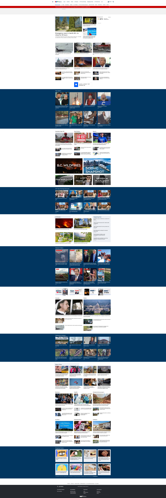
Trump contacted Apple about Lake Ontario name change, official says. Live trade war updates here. (89, 37)
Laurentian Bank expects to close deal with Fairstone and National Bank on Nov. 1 (67, 414)
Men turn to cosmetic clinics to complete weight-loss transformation (85, 414)
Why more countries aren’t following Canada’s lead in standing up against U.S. (90, 264)
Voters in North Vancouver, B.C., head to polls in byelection (89, 25)
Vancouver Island (91, 4)
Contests (104, 4)
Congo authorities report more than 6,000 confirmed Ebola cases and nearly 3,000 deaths (82, 405)
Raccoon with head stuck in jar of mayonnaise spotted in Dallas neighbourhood (103, 358)
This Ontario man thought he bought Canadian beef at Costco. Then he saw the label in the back (61, 375)
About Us (68, 483)
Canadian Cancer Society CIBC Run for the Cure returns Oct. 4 (104, 199)
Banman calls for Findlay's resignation (102, 107)
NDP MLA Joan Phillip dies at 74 (89, 106)
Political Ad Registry (73, 493)
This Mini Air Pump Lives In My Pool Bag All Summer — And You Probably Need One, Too (75, 458)
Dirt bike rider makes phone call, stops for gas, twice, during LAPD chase (61, 358)
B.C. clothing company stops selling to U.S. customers (104, 125)
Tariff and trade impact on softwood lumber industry (90, 211)
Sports (96, 4)
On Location (97, 483)
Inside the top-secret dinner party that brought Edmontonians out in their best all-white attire (104, 441)
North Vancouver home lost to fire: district (81, 53)
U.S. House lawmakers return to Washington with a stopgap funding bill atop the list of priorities (97, 316)
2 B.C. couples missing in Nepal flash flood (75, 125)
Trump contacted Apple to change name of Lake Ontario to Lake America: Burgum (63, 432)
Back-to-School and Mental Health (103, 210)
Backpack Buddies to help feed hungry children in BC (89, 199)
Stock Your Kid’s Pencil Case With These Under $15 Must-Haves (76, 472)
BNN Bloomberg (86, 492)
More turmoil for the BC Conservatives (73, 199)
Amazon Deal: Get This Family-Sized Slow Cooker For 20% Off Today (61, 458)
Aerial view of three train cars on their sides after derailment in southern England (75, 358)
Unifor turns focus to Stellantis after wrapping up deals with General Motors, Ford (67, 409)
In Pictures (76, 1)
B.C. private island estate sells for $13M (80, 229)
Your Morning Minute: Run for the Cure (61, 199)
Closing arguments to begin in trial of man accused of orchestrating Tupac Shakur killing (86, 436)
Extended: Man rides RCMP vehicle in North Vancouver (90, 358)
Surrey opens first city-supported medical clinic (89, 125)
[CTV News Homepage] (58, 1)
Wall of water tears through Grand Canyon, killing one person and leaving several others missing (75, 264)
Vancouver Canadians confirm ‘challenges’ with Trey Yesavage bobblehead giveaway (101, 144)
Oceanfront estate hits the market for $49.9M (63, 243)
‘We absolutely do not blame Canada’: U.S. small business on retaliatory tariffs (89, 387)
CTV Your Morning (83, 1)
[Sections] (53, 2)
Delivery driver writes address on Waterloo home (89, 345)
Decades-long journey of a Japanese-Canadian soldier (61, 125)
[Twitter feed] (57, 486)
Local (64, 1)
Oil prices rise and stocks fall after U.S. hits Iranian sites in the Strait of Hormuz (64, 405)
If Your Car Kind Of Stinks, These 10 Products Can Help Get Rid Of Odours (103, 472)
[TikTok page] (59, 486)
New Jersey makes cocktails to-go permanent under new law (104, 435)
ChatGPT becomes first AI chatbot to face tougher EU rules (67, 436)
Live (102, 1)
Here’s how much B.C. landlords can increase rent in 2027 (82, 144)
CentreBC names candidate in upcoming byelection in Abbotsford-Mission (62, 68)
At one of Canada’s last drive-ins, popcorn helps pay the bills (103, 374)
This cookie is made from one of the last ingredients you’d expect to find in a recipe (90, 375)
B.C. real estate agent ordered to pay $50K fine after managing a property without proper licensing (86, 153)
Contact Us (72, 483)
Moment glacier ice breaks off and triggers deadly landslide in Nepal (61, 264)
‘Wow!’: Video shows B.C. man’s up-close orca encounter (73, 325)
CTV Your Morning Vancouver (83, 4)
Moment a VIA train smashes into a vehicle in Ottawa (61, 282)
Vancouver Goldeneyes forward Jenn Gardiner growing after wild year (104, 153)
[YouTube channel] (61, 486)
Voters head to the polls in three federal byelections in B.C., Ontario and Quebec (104, 73)
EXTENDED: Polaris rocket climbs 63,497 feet (61, 345)
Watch (72, 1)
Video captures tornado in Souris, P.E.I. (75, 345)
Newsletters (67, 4)
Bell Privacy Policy (72, 491)
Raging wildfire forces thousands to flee (62, 229)
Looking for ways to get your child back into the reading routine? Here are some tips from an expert (61, 387)
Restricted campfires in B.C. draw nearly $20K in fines (86, 77)
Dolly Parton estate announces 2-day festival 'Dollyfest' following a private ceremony (82, 432)
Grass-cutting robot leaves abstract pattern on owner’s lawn (104, 282)
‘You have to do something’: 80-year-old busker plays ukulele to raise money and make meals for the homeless (63, 144)
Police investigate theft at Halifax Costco (103, 345)
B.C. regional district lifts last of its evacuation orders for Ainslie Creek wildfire (67, 78)
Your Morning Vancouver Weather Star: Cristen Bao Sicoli (75, 211)
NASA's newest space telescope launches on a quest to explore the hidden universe (67, 441)
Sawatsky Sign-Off (83, 483)
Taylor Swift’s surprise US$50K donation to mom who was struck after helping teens (89, 283)
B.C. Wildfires (76, 4)
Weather (71, 4)
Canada (68, 1)
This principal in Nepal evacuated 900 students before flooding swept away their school (104, 408)
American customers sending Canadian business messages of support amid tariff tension (75, 387)
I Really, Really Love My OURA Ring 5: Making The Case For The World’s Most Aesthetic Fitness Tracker (104, 459)
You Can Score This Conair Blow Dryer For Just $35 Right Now (61, 472)
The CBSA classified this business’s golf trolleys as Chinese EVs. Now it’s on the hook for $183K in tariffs (104, 387)
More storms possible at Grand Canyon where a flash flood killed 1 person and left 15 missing (101, 405)
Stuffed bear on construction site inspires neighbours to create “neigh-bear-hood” (67, 154)
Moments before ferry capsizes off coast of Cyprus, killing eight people (104, 264)
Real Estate (100, 4)
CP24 (84, 491)
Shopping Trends (90, 1)
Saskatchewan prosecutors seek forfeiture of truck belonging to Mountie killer (68, 315)
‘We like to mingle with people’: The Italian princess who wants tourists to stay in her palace (101, 432)
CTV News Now (97, 1)
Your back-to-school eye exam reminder (60, 211)
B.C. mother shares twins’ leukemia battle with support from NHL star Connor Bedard (104, 148)
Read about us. (95, 476)
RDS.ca (98, 493)
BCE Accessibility (59, 491)
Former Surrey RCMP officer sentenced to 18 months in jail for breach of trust (86, 73)
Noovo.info (98, 491)
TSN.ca (85, 493)
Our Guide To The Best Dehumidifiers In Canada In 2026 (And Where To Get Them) (89, 472)
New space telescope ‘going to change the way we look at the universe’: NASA (74, 107)
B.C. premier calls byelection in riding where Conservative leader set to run (104, 78)
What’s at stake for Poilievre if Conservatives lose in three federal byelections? (75, 283)
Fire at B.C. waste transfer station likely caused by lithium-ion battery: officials (67, 73)
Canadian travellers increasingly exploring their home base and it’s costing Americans (75, 375)
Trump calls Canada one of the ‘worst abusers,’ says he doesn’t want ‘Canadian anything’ (101, 68)
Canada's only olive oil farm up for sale (80, 243)
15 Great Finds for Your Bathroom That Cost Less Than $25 (90, 458)
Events (108, 4)
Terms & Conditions (73, 492)
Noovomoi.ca (98, 492)
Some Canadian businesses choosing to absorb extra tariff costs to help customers (61, 107)
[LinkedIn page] (62, 486)
